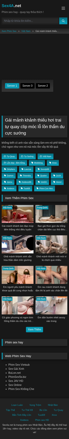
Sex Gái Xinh (16, 368)
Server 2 (43, 85)
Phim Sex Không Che (21, 389)
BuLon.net (14, 372)
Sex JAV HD (15, 380)
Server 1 (12, 85)
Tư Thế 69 (27, 410)
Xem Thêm (34, 329)
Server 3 (27, 85)
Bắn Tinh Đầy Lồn (21, 415)
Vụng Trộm (35, 405)
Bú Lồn (43, 410)
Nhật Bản (53, 405)
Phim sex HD (42, 420)
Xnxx (54, 415)
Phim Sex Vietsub (19, 364)
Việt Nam (25, 31)
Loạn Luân (17, 405)
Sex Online (15, 385)
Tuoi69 (41, 415)
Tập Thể (10, 410)
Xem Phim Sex (9, 31)
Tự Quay (58, 410)
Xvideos (24, 420)
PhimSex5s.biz (17, 376)
